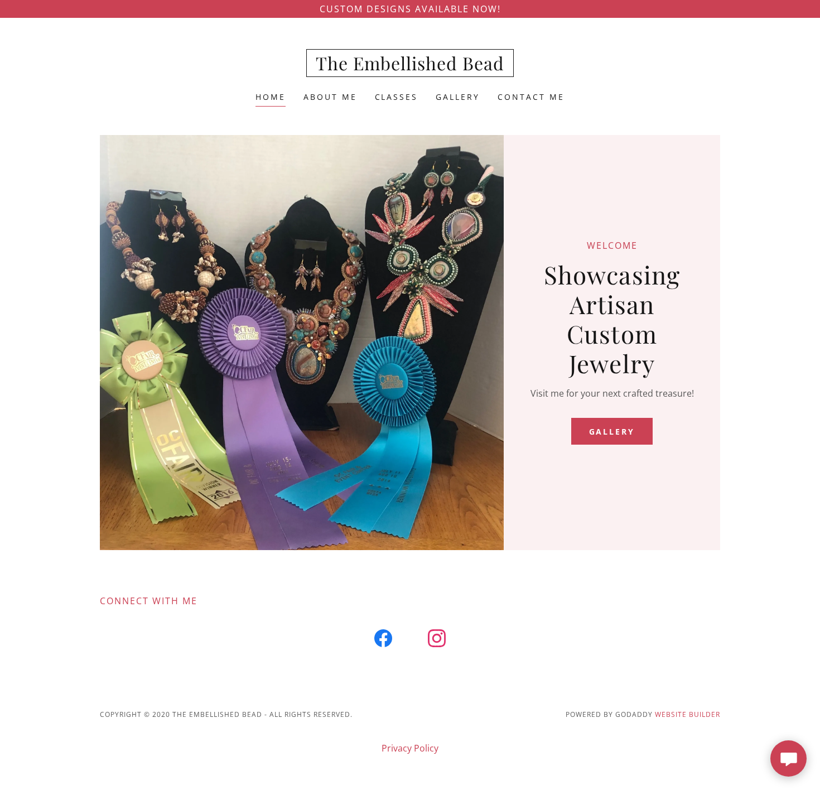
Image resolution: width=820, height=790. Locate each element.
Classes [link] (396, 96)
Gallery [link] (458, 96)
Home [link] (270, 96)
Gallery (612, 431)
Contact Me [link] (531, 96)
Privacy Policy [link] (410, 748)
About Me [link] (330, 96)
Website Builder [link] (687, 714)
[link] (410, 67)
